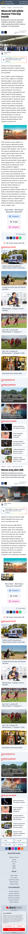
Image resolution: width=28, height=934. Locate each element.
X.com (15, 222)
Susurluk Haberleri (14, 900)
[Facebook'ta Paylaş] (2, 32)
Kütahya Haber (14, 884)
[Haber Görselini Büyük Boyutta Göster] (14, 43)
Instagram (15, 227)
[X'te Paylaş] (5, 32)
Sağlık (14, 866)
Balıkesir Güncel (14, 857)
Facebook (15, 216)
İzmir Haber (14, 877)
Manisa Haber (14, 882)
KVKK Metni (19, 926)
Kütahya (9, 7)
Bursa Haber (14, 875)
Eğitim (14, 868)
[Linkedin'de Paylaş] (14, 238)
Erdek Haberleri (14, 902)
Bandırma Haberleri (14, 895)
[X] (9, 848)
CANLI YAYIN (7, 844)
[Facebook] (6, 848)
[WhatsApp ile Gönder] (20, 238)
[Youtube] (19, 848)
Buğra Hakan (7, 53)
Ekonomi (14, 861)
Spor (14, 864)
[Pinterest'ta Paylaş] (17, 238)
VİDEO (5, 840)
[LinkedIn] (16, 848)
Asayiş (9, 466)
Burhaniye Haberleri (14, 898)
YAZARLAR (20, 844)
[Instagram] (13, 848)
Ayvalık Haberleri (14, 891)
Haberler (3, 7)
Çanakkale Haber (14, 879)
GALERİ (19, 840)
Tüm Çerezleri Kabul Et (14, 929)
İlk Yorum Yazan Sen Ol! (15, 243)
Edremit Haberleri (14, 893)
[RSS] (22, 848)
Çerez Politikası (8, 926)
